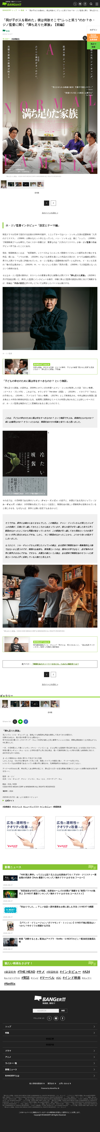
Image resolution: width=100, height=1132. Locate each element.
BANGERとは (12, 1076)
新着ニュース (11, 1069)
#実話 (25, 977)
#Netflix (9, 983)
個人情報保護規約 (36, 1083)
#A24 (86, 971)
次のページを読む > (50, 213)
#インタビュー (46, 807)
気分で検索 (93, 45)
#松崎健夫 (15, 39)
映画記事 (50, 1039)
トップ (8, 1026)
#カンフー (87, 978)
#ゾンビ (34, 978)
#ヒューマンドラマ (31, 807)
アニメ (8, 1057)
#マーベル (47, 977)
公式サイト (9, 801)
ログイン (93, 30)
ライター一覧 (11, 1063)
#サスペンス (17, 807)
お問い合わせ (64, 1083)
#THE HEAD (26, 971)
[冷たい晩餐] (26, 463)
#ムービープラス (12, 978)
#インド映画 (71, 977)
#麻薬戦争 (10, 971)
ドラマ (8, 1051)
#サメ (41, 971)
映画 (7, 31)
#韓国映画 (57, 807)
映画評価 (50, 1044)
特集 (7, 1033)
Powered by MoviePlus (49, 1088)
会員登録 (93, 37)
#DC (58, 977)
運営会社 (51, 1083)
